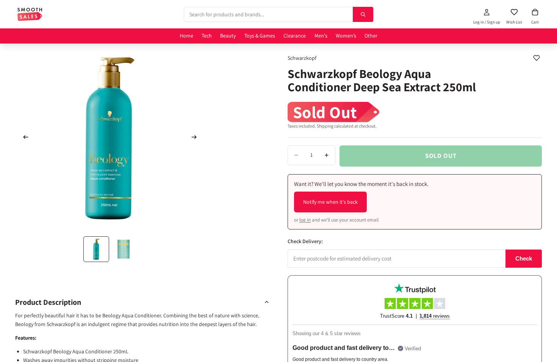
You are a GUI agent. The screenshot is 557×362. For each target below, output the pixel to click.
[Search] (363, 14)
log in (305, 220)
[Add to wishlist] (536, 58)
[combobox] (268, 14)
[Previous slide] (23, 138)
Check (523, 258)
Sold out (441, 155)
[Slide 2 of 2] (123, 249)
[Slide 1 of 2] (96, 249)
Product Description (48, 302)
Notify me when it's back (330, 201)
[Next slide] (196, 138)
